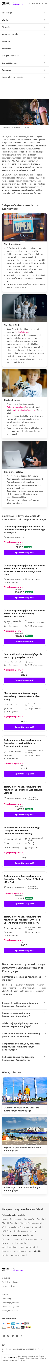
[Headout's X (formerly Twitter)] (21, 1336)
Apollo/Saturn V (21, 332)
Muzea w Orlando (28, 1247)
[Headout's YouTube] (13, 1336)
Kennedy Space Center (12, 127)
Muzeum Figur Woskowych (31, 1223)
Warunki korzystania (10, 1306)
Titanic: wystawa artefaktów (25, 1231)
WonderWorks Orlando (34, 1219)
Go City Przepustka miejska (13, 1255)
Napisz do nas (10, 1286)
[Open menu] (46, 3)
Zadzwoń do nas (11, 1282)
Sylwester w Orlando (33, 1239)
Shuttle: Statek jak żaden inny (23, 410)
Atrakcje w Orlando (10, 1247)
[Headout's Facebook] (17, 1336)
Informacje (7, 12)
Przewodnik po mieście (12, 77)
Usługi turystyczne (10, 55)
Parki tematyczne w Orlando (14, 1251)
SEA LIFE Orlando (9, 1223)
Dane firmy (6, 1298)
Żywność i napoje (9, 62)
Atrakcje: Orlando (10, 34)
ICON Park (6, 1231)
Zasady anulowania (10, 1310)
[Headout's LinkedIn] (4, 1336)
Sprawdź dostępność (24, 552)
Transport (6, 48)
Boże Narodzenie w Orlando (14, 1243)
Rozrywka (6, 70)
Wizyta (5, 19)
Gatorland (36, 1227)
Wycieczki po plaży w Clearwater (15, 1227)
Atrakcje (6, 27)
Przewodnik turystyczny (12, 1239)
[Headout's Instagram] (8, 1336)
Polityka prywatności (10, 1302)
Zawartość (12, 1357)
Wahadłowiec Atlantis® (16, 407)
